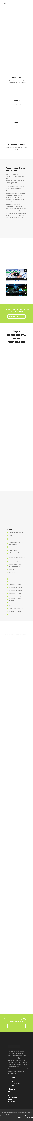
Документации (12, 1097)
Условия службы (19, 1115)
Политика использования (7, 1115)
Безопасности (29, 1117)
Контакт (13, 1081)
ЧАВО (12, 1085)
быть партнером (15, 1083)
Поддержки (11, 1095)
